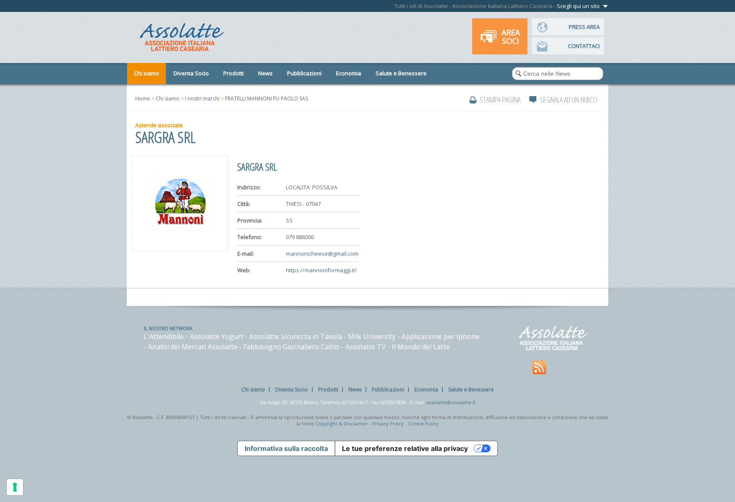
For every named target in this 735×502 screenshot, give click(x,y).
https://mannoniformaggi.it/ (321, 270)
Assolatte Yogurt (216, 336)
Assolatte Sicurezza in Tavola (295, 336)
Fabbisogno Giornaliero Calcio (291, 346)
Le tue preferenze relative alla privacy (405, 448)
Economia (426, 389)
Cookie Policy (423, 423)
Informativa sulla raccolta (286, 448)
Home (142, 98)
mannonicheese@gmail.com (322, 253)
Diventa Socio (291, 389)
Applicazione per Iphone (440, 336)
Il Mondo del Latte (421, 346)
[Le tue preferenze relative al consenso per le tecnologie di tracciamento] (15, 487)
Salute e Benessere (471, 389)
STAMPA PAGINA (500, 99)
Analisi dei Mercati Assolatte (192, 346)
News (355, 389)
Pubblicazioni (388, 389)
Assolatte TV (365, 346)
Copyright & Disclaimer (341, 423)
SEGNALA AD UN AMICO (568, 99)
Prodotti (328, 389)
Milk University (372, 336)
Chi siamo (167, 98)
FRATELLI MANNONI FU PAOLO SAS (266, 98)
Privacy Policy (388, 423)
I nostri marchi (202, 98)
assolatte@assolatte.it (451, 402)
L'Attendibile (164, 336)
